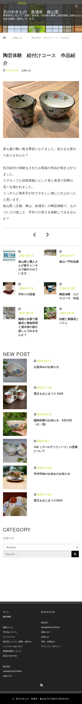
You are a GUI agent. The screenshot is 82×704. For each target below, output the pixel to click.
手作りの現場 (26, 294)
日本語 (22, 3)
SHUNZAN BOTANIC (12, 671)
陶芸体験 (7, 617)
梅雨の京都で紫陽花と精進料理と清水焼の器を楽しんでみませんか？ (28, 326)
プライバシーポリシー (51, 646)
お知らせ (26, 70)
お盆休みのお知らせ (46, 366)
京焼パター (8, 676)
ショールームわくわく (13, 646)
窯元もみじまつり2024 (48, 500)
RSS (41, 684)
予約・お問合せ (48, 641)
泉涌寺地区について (12, 651)
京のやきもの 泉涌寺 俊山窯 (31, 12)
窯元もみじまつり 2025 (48, 393)
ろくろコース (9, 637)
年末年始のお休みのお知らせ (52, 473)
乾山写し (7, 666)
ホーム (6, 612)
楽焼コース (8, 627)
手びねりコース (10, 632)
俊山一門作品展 (69, 261)
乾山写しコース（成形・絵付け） (18, 641)
